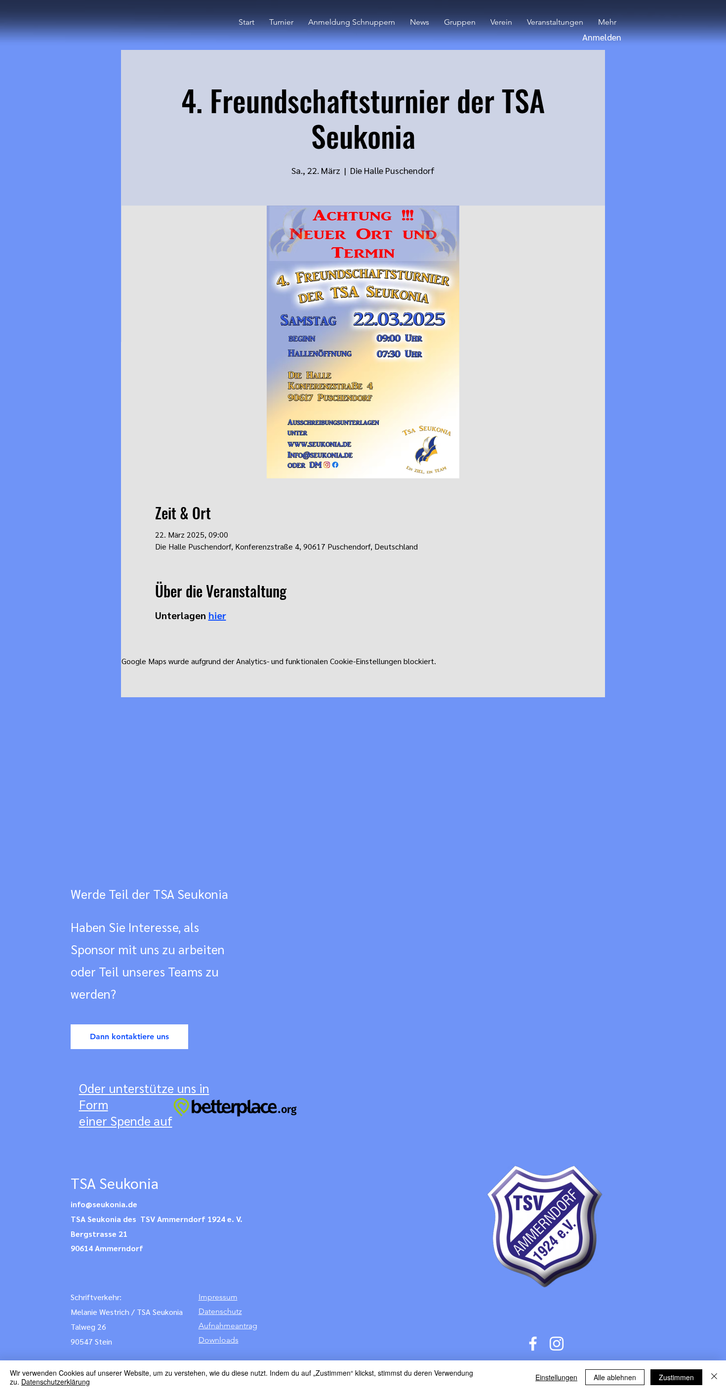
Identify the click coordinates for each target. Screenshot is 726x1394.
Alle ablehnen (615, 1377)
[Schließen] (714, 1377)
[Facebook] (533, 1343)
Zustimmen (676, 1377)
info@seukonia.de (104, 1204)
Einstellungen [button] (556, 1377)
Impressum (218, 1297)
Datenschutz (220, 1311)
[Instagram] (556, 1343)
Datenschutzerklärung (55, 1382)
